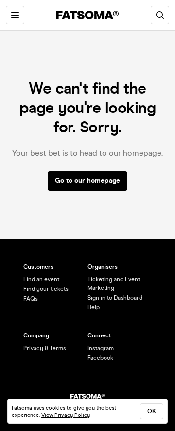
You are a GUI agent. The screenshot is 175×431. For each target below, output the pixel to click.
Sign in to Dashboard (115, 297)
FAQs (30, 298)
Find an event (41, 279)
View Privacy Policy (65, 415)
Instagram (101, 348)
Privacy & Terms (44, 348)
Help (94, 307)
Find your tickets (46, 289)
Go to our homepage (87, 180)
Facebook (100, 357)
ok (151, 411)
